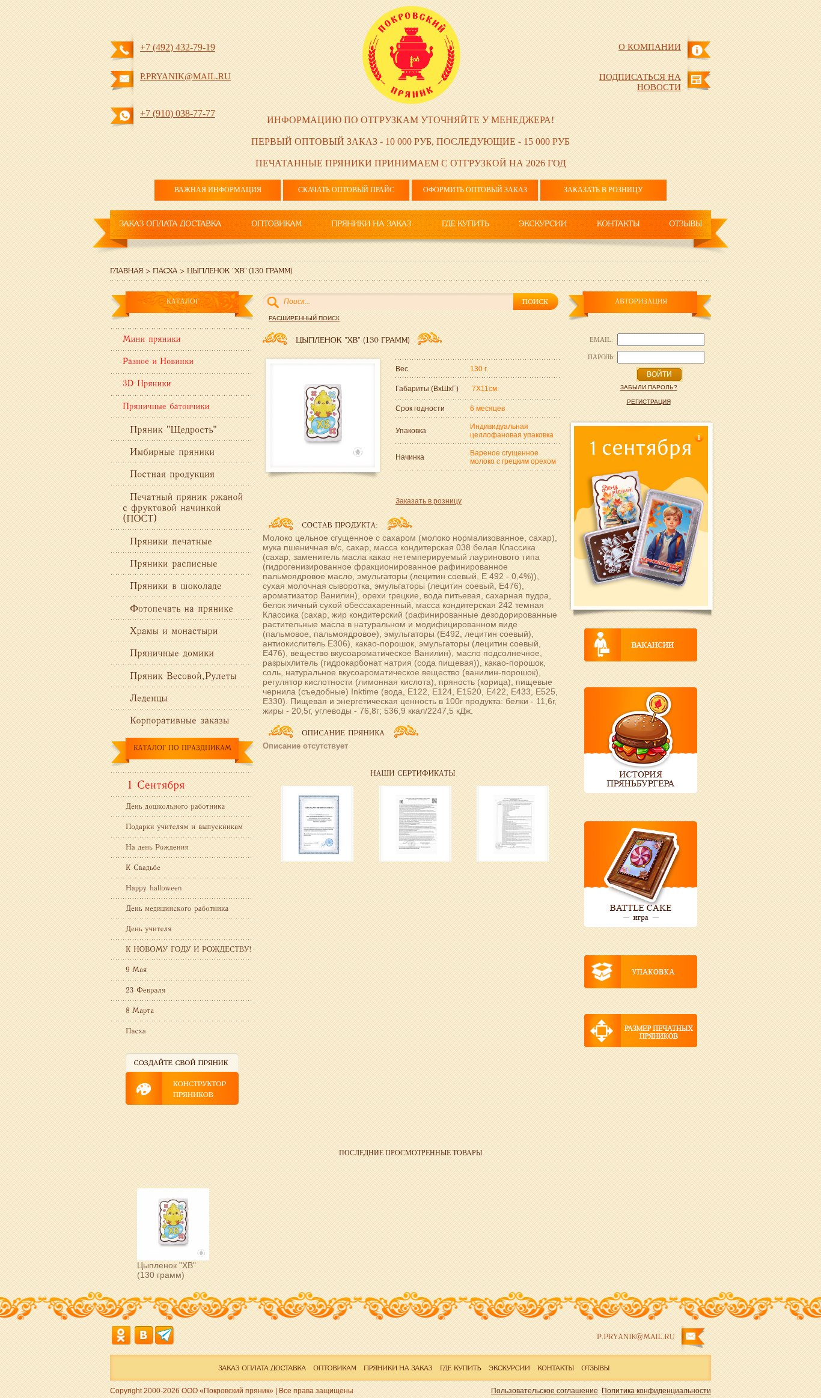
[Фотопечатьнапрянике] (181, 607)
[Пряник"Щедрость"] (173, 428)
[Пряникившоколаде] (175, 585)
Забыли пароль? (648, 387)
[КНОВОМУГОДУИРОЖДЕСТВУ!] (187, 948)
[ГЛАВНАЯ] (126, 269)
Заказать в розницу (603, 190)
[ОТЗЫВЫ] (685, 223)
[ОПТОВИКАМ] (276, 223)
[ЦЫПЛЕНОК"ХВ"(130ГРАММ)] (239, 269)
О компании (649, 47)
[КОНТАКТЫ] (618, 223)
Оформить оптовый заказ (475, 190)
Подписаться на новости (640, 82)
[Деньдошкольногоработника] (174, 805)
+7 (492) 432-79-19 (177, 47)
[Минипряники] (152, 341)
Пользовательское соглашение (544, 1391)
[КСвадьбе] (141, 867)
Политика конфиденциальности (656, 1391)
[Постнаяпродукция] (172, 473)
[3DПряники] (147, 386)
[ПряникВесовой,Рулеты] (183, 674)
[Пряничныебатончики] (166, 408)
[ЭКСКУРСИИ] (542, 223)
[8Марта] (138, 1010)
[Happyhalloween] (152, 887)
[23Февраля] (144, 989)
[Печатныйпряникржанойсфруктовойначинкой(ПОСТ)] (184, 506)
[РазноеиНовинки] (158, 363)
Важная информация (217, 190)
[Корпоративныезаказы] (179, 719)
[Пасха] (134, 1030)
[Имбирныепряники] (172, 451)
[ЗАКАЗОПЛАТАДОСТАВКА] (170, 223)
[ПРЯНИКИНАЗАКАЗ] (371, 223)
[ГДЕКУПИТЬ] (465, 223)
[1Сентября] (154, 783)
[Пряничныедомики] (172, 652)
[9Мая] (135, 969)
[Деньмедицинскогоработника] (176, 908)
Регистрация (649, 401)
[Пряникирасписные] (173, 563)
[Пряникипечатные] (171, 540)
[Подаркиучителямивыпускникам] (183, 826)
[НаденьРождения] (156, 846)
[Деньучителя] (147, 928)
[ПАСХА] (165, 269)
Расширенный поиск (304, 318)
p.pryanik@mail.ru (185, 76)
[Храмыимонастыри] (174, 630)
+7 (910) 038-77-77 (177, 113)
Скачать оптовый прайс (346, 190)
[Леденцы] (148, 697)
